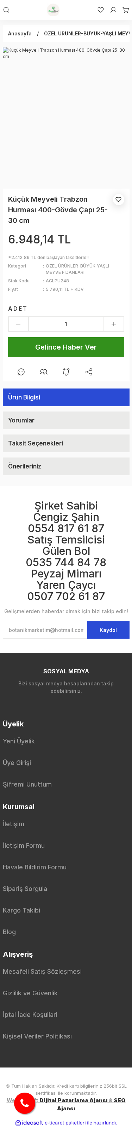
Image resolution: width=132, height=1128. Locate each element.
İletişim (13, 824)
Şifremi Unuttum (27, 784)
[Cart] (123, 10)
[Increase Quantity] (114, 324)
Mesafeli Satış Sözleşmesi (42, 971)
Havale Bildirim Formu (35, 867)
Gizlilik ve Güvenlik (30, 993)
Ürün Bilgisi (24, 397)
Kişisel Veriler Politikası (37, 1036)
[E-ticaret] (65, 1123)
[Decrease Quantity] (18, 324)
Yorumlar (21, 420)
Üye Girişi (17, 762)
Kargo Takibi (21, 910)
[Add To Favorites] (118, 199)
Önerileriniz (24, 466)
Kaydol (108, 630)
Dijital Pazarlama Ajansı (73, 1100)
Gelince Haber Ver (66, 347)
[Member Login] (110, 10)
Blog (9, 932)
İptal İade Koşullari (30, 1014)
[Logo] (53, 10)
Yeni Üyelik (19, 741)
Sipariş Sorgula (25, 888)
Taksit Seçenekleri (35, 443)
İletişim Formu (24, 845)
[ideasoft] (29, 1123)
